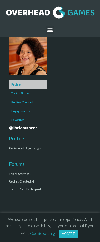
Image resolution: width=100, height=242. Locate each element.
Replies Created (22, 102)
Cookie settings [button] (43, 233)
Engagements (20, 111)
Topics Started (21, 93)
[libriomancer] (28, 58)
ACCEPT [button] (68, 234)
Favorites (17, 120)
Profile (16, 84)
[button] (50, 30)
